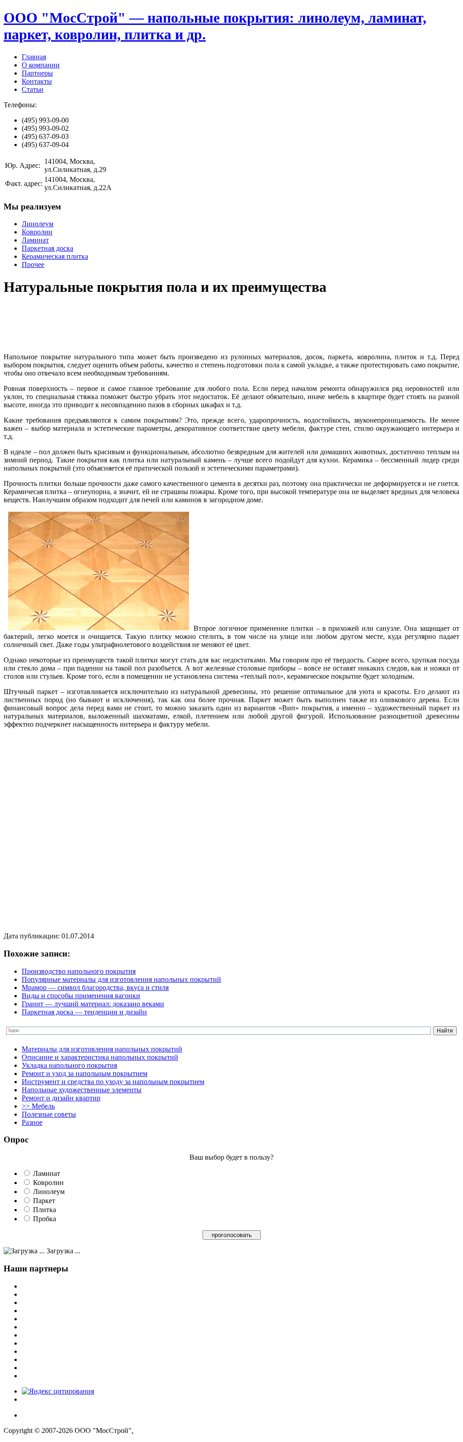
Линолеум (37, 224)
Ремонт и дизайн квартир (61, 1098)
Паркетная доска (47, 248)
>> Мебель (38, 1106)
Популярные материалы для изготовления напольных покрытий (121, 979)
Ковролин (37, 232)
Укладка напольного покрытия (69, 1065)
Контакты (37, 81)
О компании (41, 65)
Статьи (32, 89)
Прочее (33, 264)
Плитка (44, 1210)
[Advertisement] (168, 325)
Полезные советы (49, 1114)
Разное (32, 1122)
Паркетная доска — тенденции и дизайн (84, 1012)
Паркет (44, 1200)
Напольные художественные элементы (82, 1090)
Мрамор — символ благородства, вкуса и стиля (95, 987)
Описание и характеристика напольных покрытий (100, 1057)
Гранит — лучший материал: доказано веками (93, 1004)
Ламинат (35, 240)
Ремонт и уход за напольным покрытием (84, 1073)
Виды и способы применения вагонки (81, 995)
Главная (34, 57)
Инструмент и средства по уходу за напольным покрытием (113, 1081)
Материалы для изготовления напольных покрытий (102, 1049)
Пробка (44, 1219)
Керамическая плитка (55, 256)
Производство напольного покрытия (79, 971)
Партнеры (37, 73)
